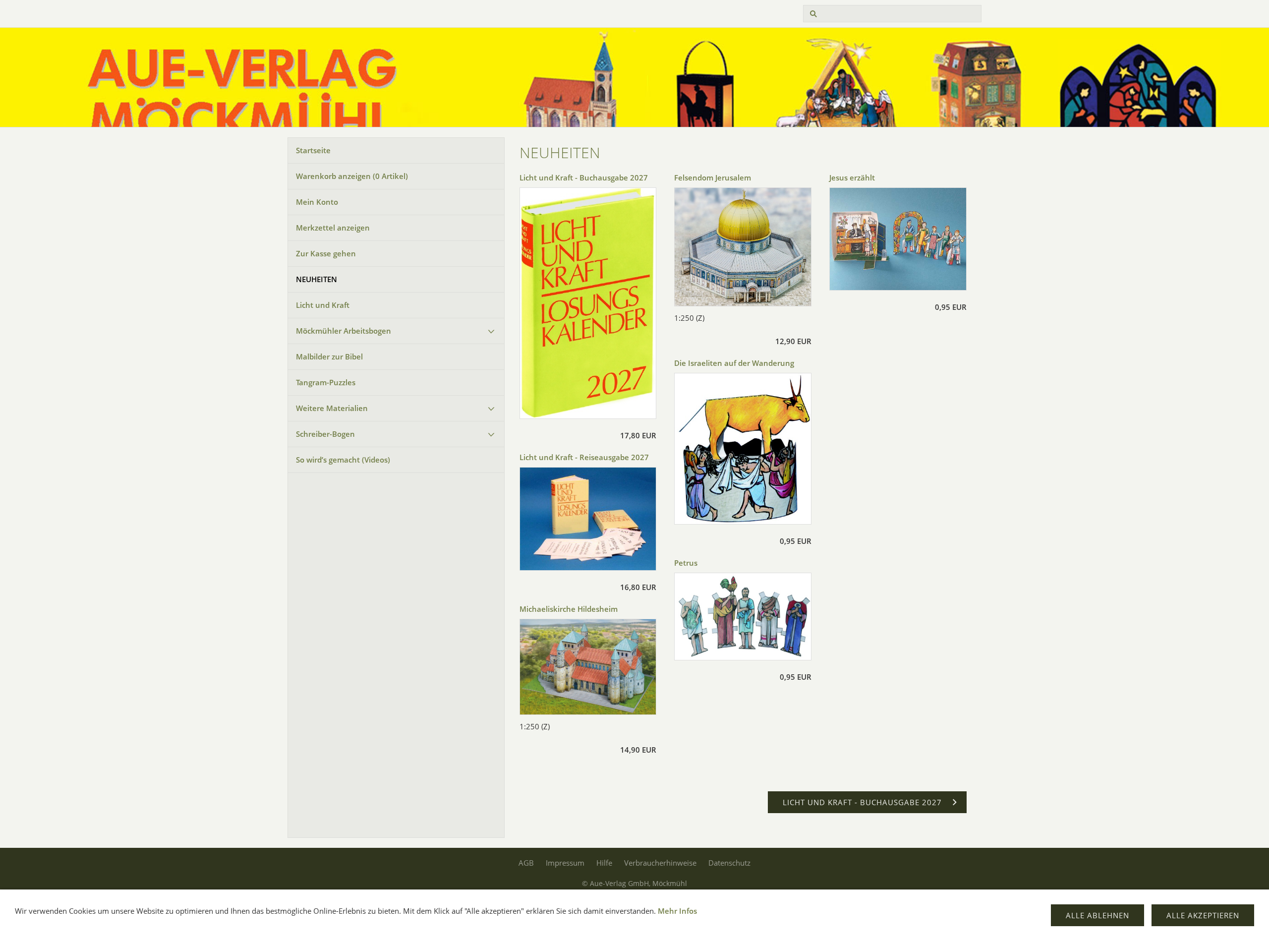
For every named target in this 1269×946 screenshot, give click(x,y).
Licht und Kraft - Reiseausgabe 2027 (584, 457)
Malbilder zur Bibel (329, 356)
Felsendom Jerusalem (712, 177)
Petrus (685, 563)
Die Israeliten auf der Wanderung (734, 363)
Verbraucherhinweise (660, 863)
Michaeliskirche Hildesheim (568, 609)
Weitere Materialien (332, 408)
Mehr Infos (677, 911)
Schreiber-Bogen (325, 434)
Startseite (313, 150)
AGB (526, 863)
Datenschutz (729, 863)
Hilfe (604, 863)
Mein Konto (317, 202)
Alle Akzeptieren (1202, 915)
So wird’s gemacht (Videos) (343, 460)
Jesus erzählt (852, 177)
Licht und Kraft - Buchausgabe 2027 (583, 177)
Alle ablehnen (1097, 915)
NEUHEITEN (316, 279)
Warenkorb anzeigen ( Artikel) (352, 176)
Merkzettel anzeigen (333, 228)
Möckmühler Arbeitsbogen (343, 331)
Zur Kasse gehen (326, 253)
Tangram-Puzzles (325, 382)
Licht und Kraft (322, 305)
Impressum (565, 863)
